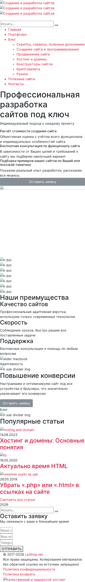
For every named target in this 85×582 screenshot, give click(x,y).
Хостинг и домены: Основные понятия (42, 444)
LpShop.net (34, 554)
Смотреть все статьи (17, 500)
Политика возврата (19, 574)
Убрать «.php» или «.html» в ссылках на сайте (39, 488)
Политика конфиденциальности (29, 569)
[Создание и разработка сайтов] (27, 2)
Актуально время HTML (34, 466)
